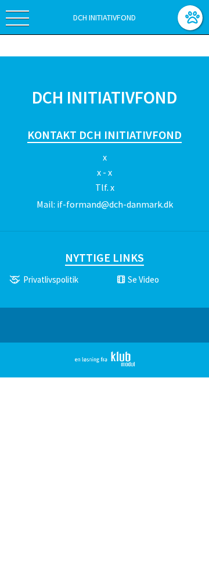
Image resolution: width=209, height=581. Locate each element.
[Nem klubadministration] (105, 364)
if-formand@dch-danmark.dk (115, 204)
